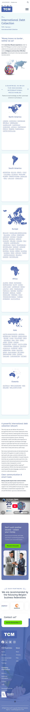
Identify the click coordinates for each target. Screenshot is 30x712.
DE (10, 5)
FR (5, 5)
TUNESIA (19, 297)
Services (7, 27)
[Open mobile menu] (15, 701)
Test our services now (12, 622)
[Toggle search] (28, 2)
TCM (2, 27)
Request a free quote (13, 546)
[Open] (27, 9)
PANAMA (11, 129)
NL (2, 5)
